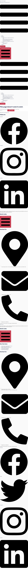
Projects (2, 99)
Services (2, 94)
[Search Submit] (8, 110)
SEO (3, 38)
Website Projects (5, 42)
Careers (2, 44)
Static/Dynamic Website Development (8, 37)
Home (2, 35)
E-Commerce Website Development (8, 97)
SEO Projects (4, 43)
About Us (2, 36)
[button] (14, 19)
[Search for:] (5, 110)
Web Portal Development (6, 40)
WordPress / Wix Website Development (8, 41)
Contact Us (3, 102)
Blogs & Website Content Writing (7, 39)
